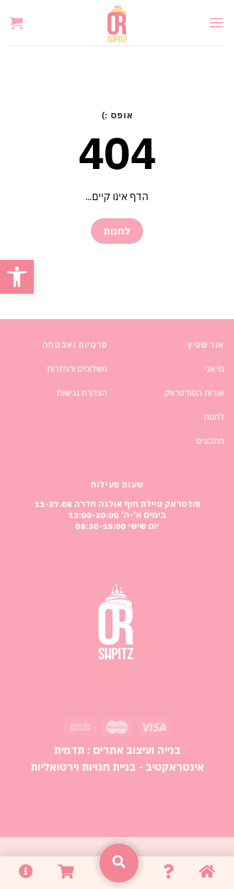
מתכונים (210, 440)
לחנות (213, 416)
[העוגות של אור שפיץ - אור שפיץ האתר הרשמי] (117, 22)
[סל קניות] (16, 22)
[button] (17, 277)
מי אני (214, 368)
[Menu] (216, 22)
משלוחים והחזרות (77, 368)
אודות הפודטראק (194, 392)
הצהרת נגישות (82, 392)
